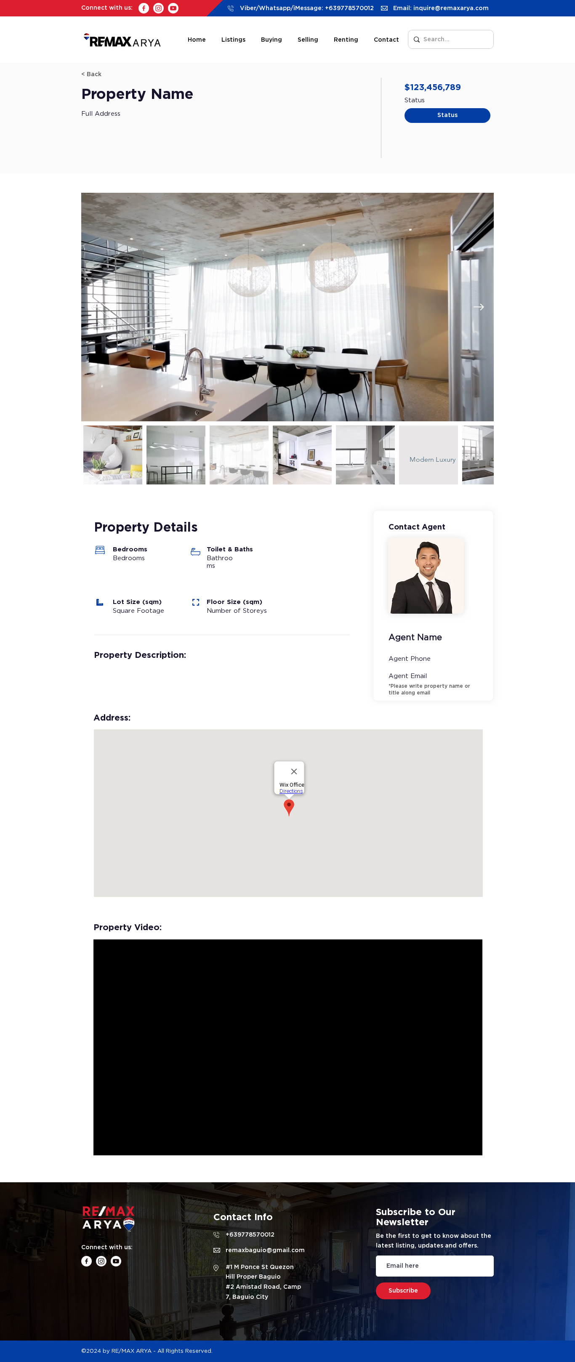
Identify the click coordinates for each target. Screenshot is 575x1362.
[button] (111, 74)
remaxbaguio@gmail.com (265, 1250)
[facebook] (143, 8)
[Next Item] (479, 306)
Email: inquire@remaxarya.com (441, 8)
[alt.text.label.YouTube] (173, 8)
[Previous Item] (96, 306)
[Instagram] (158, 8)
